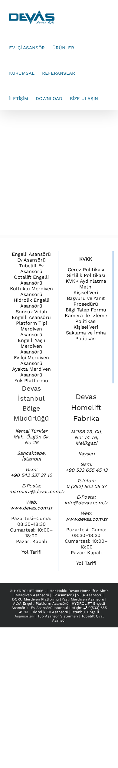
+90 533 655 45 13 (86, 470)
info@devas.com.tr (86, 503)
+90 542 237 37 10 (31, 475)
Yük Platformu (31, 380)
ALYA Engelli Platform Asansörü (41, 603)
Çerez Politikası (86, 269)
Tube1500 (60, 138)
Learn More (78, 172)
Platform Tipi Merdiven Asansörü (31, 328)
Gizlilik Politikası (86, 275)
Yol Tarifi (31, 552)
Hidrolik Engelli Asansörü (31, 303)
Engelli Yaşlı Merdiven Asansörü (31, 346)
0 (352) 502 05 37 (86, 486)
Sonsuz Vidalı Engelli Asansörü (31, 314)
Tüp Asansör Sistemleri (58, 616)
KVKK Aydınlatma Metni (86, 284)
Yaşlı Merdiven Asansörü (83, 599)
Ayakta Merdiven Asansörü (31, 372)
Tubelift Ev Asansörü (31, 268)
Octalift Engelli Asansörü (31, 280)
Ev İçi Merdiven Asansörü (31, 360)
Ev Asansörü (31, 260)
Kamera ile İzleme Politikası (86, 318)
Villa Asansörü (90, 595)
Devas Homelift (81, 591)
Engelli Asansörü (31, 254)
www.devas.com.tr (31, 508)
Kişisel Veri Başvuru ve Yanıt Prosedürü (86, 298)
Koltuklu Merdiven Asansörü (31, 291)
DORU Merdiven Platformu (36, 599)
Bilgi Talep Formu (86, 310)
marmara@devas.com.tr (37, 491)
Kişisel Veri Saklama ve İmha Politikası (86, 332)
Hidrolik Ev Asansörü (49, 612)
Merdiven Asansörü (33, 595)
